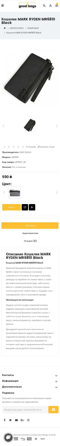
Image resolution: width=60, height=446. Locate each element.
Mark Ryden (25, 152)
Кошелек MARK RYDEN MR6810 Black (23, 32)
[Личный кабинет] (50, 5)
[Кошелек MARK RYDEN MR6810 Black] (30, 78)
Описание (30, 225)
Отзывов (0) (30, 240)
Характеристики (30, 233)
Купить (11, 207)
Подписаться (53, 409)
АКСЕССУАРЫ (16, 28)
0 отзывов (31, 146)
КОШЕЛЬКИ (33, 28)
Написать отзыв (46, 146)
